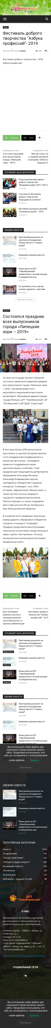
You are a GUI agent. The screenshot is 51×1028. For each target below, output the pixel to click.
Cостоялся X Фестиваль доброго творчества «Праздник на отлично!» (30, 197)
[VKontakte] (25, 975)
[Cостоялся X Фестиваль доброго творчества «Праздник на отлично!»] (9, 197)
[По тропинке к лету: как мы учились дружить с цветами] (9, 290)
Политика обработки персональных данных (24, 956)
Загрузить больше (24, 299)
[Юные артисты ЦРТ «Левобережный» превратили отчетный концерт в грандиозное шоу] (9, 272)
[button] (4, 19)
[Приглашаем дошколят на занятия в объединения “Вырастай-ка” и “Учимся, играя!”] (9, 240)
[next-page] (9, 221)
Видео (6, 27)
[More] (39, 138)
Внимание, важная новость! (32, 255)
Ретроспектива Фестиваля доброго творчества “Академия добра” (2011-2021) (33, 182)
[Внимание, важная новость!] (9, 258)
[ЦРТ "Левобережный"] (25, 7)
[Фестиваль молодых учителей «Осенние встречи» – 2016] (9, 212)
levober (23, 51)
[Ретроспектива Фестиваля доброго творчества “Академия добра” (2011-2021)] (9, 183)
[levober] (13, 50)
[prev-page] (4, 221)
